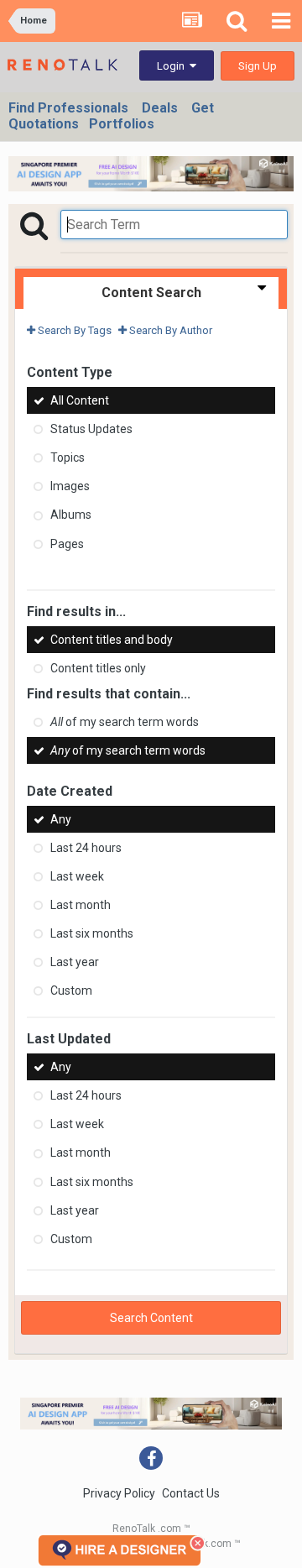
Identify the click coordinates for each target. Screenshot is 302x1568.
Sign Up (257, 66)
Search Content (151, 1318)
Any (60, 819)
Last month (80, 905)
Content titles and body (111, 639)
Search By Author (169, 330)
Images (70, 486)
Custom (71, 990)
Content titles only (98, 668)
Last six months (91, 933)
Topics (67, 457)
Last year (74, 962)
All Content (79, 400)
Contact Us (191, 1493)
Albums (70, 515)
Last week (77, 876)
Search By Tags (73, 330)
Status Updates (91, 429)
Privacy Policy (119, 1493)
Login (173, 66)
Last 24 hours (86, 848)
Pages (67, 544)
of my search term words (124, 722)
